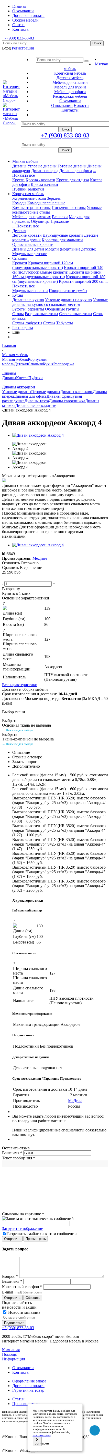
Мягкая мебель (25, 161)
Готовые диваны (72, 166)
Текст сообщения (18, 1158)
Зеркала (54, 198)
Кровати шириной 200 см (81, 281)
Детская (19, 230)
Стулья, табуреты (27, 323)
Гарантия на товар (28, 1390)
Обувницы (40, 221)
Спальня (19, 258)
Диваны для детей (28, 249)
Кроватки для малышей (62, 240)
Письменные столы (69, 207)
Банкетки (36, 189)
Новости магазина (23, 1312)
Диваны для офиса (75, 170)
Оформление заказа (29, 1381)
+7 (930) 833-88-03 (18, 38)
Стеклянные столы (75, 314)
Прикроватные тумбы (68, 290)
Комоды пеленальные (46, 203)
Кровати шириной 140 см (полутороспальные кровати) (57, 269)
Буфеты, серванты (28, 309)
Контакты (20, 1372)
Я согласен (38, 1441)
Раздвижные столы (41, 314)
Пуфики (19, 189)
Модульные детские (29, 254)
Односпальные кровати (32, 244)
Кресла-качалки (44, 184)
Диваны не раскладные (35, 405)
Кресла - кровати (40, 180)
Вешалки (60, 217)
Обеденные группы (62, 309)
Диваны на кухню (28, 300)
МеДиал (39, 558)
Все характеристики (19, 685)
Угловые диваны (42, 166)
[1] (5, 577)
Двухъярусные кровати (63, 235)
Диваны (19, 166)
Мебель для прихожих (31, 217)
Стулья (49, 323)
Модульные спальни (30, 290)
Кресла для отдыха (72, 180)
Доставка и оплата (28, 1385)
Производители (26, 1403)
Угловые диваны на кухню (68, 300)
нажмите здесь (42, 1435)
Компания (11, 1350)
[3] (17, 577)
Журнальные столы (29, 198)
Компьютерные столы (31, 207)
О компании (62, 105)
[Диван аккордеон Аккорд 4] (38, 435)
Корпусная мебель (28, 194)
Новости (81, 105)
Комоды (19, 203)
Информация (13, 1359)
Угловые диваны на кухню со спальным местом (60, 302)
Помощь (9, 1354)
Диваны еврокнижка (67, 401)
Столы (18, 314)
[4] (23, 577)
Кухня (17, 295)
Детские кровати (27, 235)
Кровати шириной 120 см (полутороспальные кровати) (42, 265)
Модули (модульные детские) (70, 249)
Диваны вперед (44, 170)
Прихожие (60, 221)
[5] (29, 577)
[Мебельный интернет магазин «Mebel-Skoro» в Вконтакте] (95, 1430)
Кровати (19, 263)
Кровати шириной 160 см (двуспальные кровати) (57, 274)
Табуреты (64, 323)
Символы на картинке (23, 1214)
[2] (11, 577)
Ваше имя (12, 1153)
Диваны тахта (37, 401)
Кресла (18, 180)
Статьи (18, 1399)
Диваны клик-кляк (76, 391)
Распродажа (22, 327)
